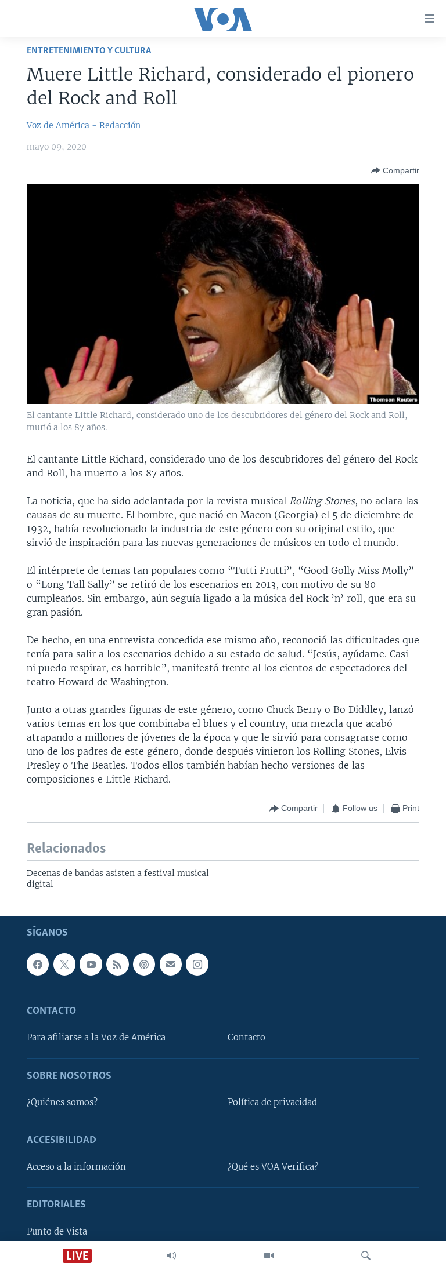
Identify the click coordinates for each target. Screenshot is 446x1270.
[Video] (268, 1255)
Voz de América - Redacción (84, 125)
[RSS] (117, 964)
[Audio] (171, 1255)
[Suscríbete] (171, 964)
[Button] (395, 170)
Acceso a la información (76, 1167)
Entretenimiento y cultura (89, 51)
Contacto (246, 1037)
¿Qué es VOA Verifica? (273, 1167)
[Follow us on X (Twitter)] (64, 964)
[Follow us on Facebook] (38, 964)
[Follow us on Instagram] (197, 964)
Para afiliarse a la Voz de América (96, 1037)
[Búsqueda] (365, 1255)
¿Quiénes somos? (62, 1102)
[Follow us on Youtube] (91, 964)
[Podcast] (144, 964)
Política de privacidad (272, 1102)
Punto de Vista (57, 1231)
